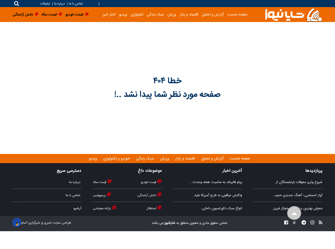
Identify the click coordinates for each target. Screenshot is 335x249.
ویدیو (123, 15)
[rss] (319, 223)
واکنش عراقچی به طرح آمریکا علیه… (217, 195)
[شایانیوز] (293, 14)
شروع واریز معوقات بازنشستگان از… (297, 182)
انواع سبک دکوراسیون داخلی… (221, 208)
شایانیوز (169, 223)
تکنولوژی (137, 15)
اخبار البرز (109, 15)
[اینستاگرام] (310, 223)
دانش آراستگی (147, 195)
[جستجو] (17, 4)
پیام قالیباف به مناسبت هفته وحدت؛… (216, 182)
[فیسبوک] (286, 223)
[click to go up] (294, 213)
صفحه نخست (237, 15)
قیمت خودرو (149, 182)
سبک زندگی (155, 15)
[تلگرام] (302, 223)
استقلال (151, 208)
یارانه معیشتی (102, 208)
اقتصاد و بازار (189, 15)
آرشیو (77, 208)
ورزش (172, 15)
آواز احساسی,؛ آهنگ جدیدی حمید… (297, 195)
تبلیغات (45, 4)
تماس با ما (76, 4)
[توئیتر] (293, 223)
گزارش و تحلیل (213, 15)
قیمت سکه (100, 182)
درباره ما (59, 4)
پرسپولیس (100, 195)
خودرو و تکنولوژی (117, 159)
